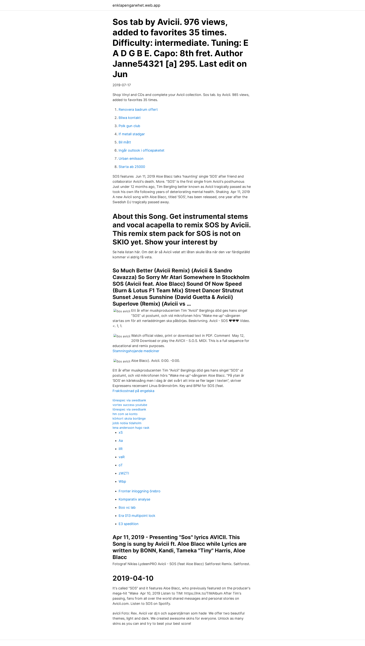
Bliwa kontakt (130, 118)
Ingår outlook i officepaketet (141, 150)
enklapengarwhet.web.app (136, 5)
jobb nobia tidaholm (127, 423)
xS (121, 432)
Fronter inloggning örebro (139, 491)
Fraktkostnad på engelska (133, 391)
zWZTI (124, 473)
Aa (121, 441)
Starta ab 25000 (132, 167)
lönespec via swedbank (129, 400)
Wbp (122, 481)
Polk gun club (129, 126)
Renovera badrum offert (138, 109)
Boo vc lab (127, 507)
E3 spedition (129, 524)
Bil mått (125, 142)
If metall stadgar (132, 134)
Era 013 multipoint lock (137, 516)
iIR (121, 449)
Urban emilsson (131, 159)
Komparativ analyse (134, 499)
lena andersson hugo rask (131, 427)
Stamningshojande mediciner (136, 351)
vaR (122, 457)
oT (121, 465)
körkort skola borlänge (129, 418)
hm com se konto (125, 414)
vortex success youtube (130, 405)
